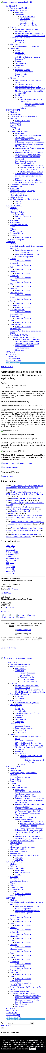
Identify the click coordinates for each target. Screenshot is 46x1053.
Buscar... (4, 1023)
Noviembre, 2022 (12, 554)
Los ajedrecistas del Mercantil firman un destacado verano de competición (23, 535)
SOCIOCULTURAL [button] (14, 206)
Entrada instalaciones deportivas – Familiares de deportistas (27, 255)
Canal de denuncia (22, 348)
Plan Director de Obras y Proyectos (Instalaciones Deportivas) (28, 136)
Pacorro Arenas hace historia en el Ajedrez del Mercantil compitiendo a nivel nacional (24, 516)
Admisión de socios (27, 21)
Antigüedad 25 (20, 93)
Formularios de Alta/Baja (19, 335)
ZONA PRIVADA (13, 363)
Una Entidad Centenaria (24, 85)
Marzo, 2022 (10, 571)
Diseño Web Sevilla (8, 648)
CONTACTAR (11, 356)
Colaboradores (15, 44)
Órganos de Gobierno (18, 10)
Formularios (19, 40)
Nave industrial (20, 76)
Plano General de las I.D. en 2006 (27, 140)
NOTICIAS (10, 352)
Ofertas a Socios (16, 197)
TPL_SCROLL (7, 1025)
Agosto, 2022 (11, 561)
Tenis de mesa (15, 324)
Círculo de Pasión (17, 212)
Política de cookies (32, 640)
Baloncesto (14, 263)
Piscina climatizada (17, 310)
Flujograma (19, 350)
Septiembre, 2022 (12, 558)
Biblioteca (14, 210)
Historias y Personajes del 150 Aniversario (34, 105)
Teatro (12, 227)
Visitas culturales (16, 231)
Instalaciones (15, 68)
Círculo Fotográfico (17, 240)
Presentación (20, 214)
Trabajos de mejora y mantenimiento (23, 116)
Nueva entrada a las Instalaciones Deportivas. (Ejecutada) (32, 168)
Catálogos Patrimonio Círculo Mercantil (25, 199)
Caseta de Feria (21, 74)
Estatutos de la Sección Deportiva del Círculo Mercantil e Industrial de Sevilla (30, 35)
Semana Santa (15, 123)
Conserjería (19, 65)
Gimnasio (14, 280)
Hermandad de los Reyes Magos (22, 191)
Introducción (20, 133)
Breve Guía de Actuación (24, 346)
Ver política (41, 1049)
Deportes (18, 61)
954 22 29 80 (9, 607)
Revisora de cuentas (27, 17)
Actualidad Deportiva (23, 261)
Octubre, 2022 (11, 556)
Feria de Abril (15, 125)
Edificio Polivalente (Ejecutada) (31, 165)
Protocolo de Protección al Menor (22, 337)
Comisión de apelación (28, 25)
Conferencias (15, 223)
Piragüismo (14, 305)
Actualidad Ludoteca (23, 237)
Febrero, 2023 (11, 548)
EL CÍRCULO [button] (11, 6)
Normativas (19, 42)
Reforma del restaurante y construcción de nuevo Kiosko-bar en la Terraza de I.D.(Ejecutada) (29, 144)
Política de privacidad (15, 640)
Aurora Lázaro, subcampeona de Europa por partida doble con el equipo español (25, 523)
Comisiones (19, 14)
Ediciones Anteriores (23, 216)
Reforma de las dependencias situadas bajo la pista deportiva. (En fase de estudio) (29, 176)
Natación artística (16, 293)
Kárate (12, 284)
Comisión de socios (27, 23)
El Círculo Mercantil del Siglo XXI (28, 87)
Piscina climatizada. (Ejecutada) (31, 172)
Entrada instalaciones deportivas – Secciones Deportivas (27, 251)
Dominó (13, 271)
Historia (13, 78)
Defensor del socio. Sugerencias (27, 46)
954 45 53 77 (13, 589)
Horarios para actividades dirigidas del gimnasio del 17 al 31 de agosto (23, 508)
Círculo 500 (14, 189)
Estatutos (13, 27)
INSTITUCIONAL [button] (13, 110)
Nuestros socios (16, 186)
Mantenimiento (20, 63)
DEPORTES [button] (10, 242)
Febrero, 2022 (11, 573)
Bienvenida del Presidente (20, 8)
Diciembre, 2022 (12, 552)
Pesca (12, 301)
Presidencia (19, 53)
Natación (13, 288)
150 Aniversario (21, 97)
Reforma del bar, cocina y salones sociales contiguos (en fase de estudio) (29, 181)
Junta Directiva (20, 12)
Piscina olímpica (16, 314)
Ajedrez (13, 259)
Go (32, 1023)
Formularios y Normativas (20, 38)
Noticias (23, 108)
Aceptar (32, 1049)
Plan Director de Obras (18, 131)
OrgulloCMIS (15, 329)
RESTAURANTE (13, 354)
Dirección (18, 51)
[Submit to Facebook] (9, 463)
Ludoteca (13, 235)
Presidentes (19, 95)
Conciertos (14, 220)
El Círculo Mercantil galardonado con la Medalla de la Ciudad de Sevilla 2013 (30, 90)
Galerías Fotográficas (18, 193)
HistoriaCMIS (15, 114)
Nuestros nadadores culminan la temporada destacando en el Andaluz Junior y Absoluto (24, 529)
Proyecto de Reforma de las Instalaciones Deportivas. (25, 162)
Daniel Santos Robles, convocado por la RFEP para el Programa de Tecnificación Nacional (24, 493)
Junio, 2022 (10, 565)
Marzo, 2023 (10, 546)
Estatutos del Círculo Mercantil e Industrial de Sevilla (27, 30)
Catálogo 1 (19, 201)
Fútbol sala (14, 276)
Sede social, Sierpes (22, 70)
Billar (12, 267)
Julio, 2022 (10, 563)
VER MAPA (6, 593)
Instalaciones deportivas (24, 72)
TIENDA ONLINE (13, 358)
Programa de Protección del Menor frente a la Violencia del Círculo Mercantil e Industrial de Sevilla (28, 341)
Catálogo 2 (19, 203)
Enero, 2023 (10, 550)
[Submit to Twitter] (25, 463)
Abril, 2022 (10, 569)
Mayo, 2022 (10, 567)
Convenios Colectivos (18, 195)
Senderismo (14, 316)
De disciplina (25, 19)
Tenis (12, 320)
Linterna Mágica (16, 233)
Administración (21, 55)
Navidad (13, 118)
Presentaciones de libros (19, 225)
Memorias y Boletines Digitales (22, 184)
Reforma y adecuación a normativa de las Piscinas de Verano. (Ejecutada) (29, 153)
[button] (7, 367)
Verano (13, 127)
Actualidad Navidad (22, 121)
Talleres (13, 229)
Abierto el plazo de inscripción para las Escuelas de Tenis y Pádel (23, 499)
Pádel (12, 297)
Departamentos (16, 48)
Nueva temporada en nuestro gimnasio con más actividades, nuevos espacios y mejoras (24, 487)
